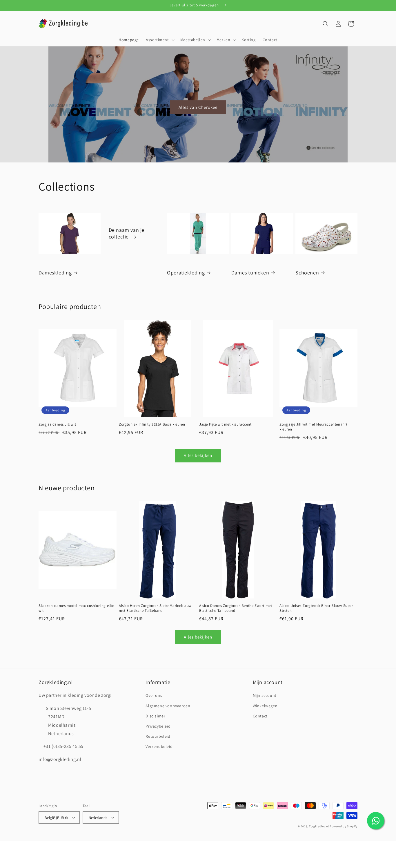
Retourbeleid (158, 736)
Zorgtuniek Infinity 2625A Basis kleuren (152, 424)
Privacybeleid (158, 726)
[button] (159, 40)
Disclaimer (155, 716)
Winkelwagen (265, 705)
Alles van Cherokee (198, 107)
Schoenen (307, 272)
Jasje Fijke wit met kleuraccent (225, 424)
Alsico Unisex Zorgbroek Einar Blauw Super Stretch (316, 608)
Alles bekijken (198, 455)
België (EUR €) (56, 817)
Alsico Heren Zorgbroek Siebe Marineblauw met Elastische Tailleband (155, 608)
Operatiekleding (186, 272)
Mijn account (265, 695)
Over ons (154, 695)
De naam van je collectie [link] (126, 233)
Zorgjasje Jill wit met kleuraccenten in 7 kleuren (313, 427)
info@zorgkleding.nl (60, 759)
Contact (260, 716)
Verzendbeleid (159, 746)
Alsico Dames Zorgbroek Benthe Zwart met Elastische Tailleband (235, 608)
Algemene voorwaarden (168, 705)
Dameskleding (55, 272)
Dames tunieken (250, 272)
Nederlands (98, 817)
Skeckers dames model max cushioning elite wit (76, 608)
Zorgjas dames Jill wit (57, 424)
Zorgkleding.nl (319, 826)
